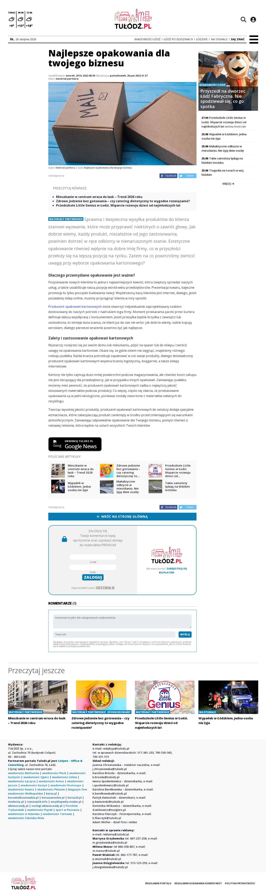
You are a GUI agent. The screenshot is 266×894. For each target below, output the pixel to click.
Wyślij (185, 634)
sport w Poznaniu (67, 810)
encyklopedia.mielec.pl (66, 801)
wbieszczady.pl (18, 806)
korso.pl (51, 793)
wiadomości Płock (54, 773)
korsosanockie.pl (53, 797)
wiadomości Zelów (64, 777)
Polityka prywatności (240, 883)
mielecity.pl (16, 801)
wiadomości (16, 793)
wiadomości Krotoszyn (65, 785)
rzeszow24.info (37, 801)
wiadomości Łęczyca (22, 781)
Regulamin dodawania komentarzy (198, 883)
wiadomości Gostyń (34, 785)
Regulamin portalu (158, 883)
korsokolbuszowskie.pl (23, 797)
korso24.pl (75, 797)
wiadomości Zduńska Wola (26, 818)
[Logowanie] (253, 19)
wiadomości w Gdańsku (24, 814)
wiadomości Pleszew (51, 789)
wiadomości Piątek (40, 810)
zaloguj (93, 577)
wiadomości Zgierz (36, 777)
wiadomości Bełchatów (23, 773)
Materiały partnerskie (66, 219)
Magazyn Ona (77, 789)
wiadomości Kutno (51, 781)
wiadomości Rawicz (21, 789)
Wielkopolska (34, 793)
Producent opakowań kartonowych (75, 306)
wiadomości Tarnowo (57, 814)
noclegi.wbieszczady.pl (47, 806)
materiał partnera (67, 78)
